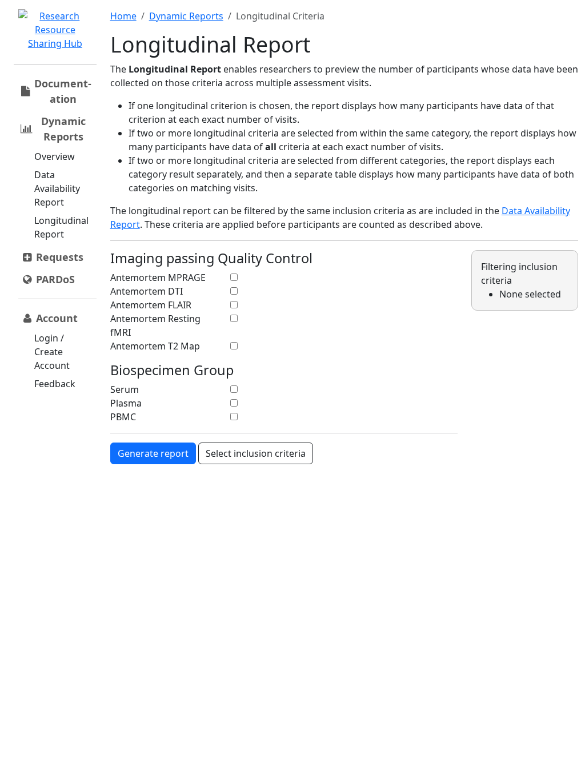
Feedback (54, 383)
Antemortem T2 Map (155, 346)
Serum (124, 389)
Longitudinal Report (61, 227)
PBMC (123, 417)
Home (123, 16)
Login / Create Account (52, 352)
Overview (54, 156)
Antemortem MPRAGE (158, 277)
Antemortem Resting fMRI (155, 325)
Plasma (126, 403)
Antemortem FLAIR (150, 305)
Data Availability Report (57, 188)
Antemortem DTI (146, 291)
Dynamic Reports (186, 16)
